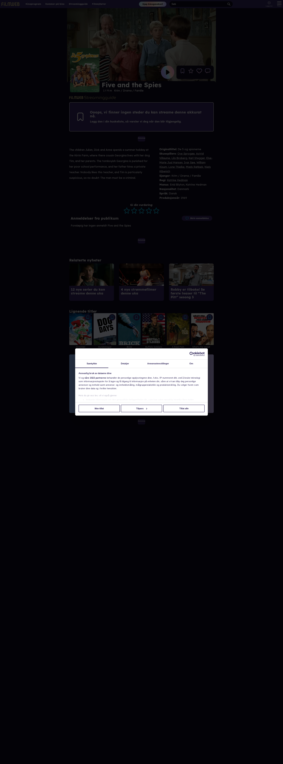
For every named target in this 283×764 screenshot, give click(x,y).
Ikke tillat (99, 408)
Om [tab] (191, 363)
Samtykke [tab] (92, 363)
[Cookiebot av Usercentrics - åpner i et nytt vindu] (192, 354)
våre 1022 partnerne (95, 378)
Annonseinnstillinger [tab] (158, 363)
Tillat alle (184, 408)
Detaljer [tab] (125, 363)
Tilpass (140, 408)
